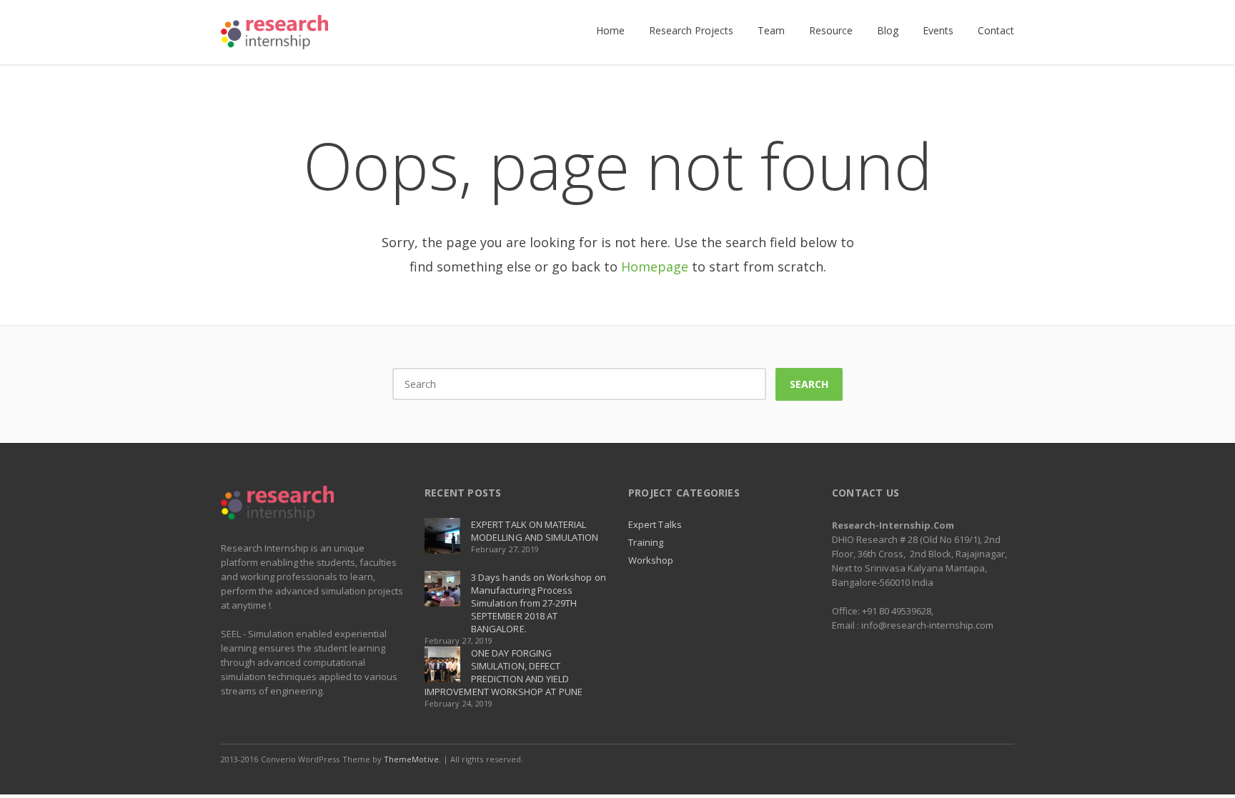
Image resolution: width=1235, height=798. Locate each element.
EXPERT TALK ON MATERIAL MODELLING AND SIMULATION (535, 531)
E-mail (970, 758)
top (1206, 769)
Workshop (651, 560)
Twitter (940, 758)
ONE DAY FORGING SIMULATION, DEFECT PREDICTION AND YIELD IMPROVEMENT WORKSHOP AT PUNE (503, 672)
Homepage (654, 266)
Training (646, 542)
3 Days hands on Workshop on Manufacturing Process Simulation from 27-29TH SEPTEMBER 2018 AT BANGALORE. (538, 603)
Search (809, 384)
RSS (1000, 758)
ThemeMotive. (412, 759)
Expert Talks (655, 524)
